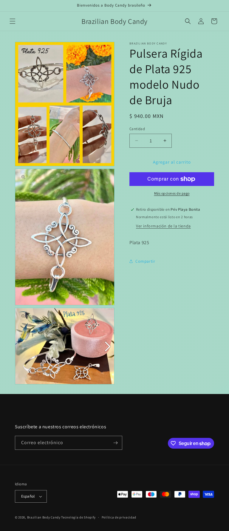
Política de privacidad (119, 517)
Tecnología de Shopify (78, 517)
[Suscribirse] (115, 443)
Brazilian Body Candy (44, 517)
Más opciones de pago (172, 193)
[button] (12, 21)
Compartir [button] (145, 261)
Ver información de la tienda (163, 226)
